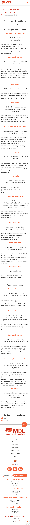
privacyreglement (15, 516)
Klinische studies (13, 9)
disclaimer (7, 516)
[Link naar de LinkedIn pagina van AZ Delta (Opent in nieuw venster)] (20, 469)
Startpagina (15, 439)
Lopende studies (9, 12)
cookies (23, 516)
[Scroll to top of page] (24, 424)
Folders (15, 456)
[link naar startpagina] (2, 9)
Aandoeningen (15, 445)
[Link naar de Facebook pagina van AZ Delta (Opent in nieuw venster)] (15, 469)
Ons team (15, 442)
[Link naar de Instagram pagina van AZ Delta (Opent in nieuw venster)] (9, 469)
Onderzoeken (15, 447)
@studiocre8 (16, 521)
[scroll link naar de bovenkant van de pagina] (15, 431)
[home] (7, 2)
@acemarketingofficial (18, 519)
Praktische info (15, 450)
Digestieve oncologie (11, 15)
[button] (27, 2)
